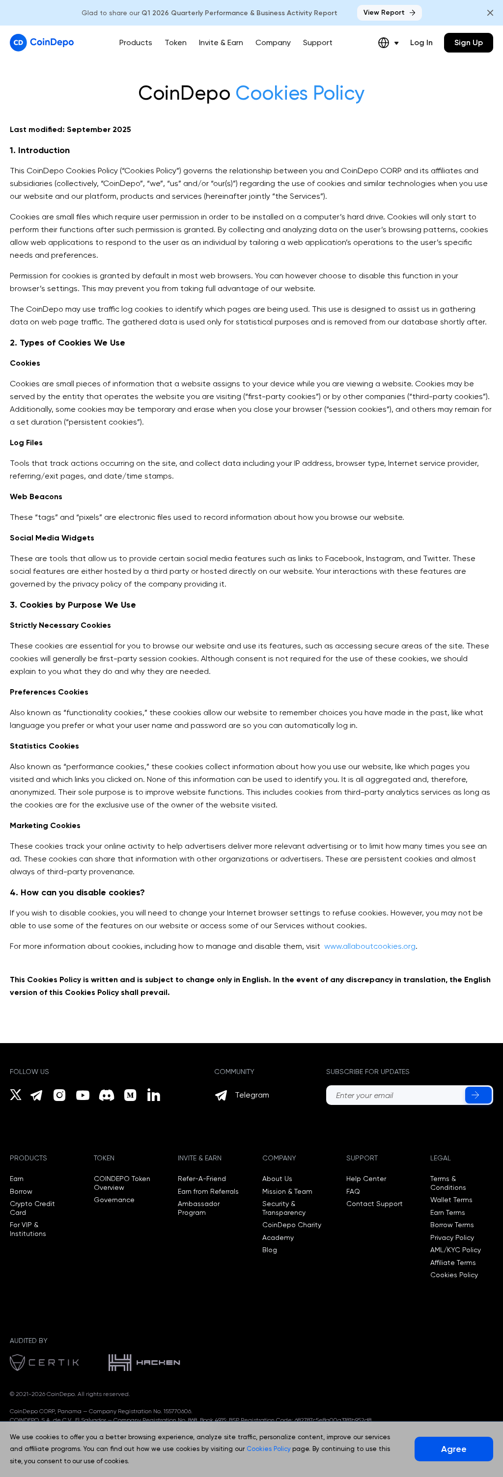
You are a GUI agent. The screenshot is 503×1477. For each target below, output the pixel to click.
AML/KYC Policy (455, 1250)
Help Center (366, 1178)
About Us (277, 1178)
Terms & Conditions (448, 1183)
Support (318, 42)
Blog (269, 1250)
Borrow (21, 1191)
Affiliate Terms (453, 1262)
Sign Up (468, 42)
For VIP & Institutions (28, 1229)
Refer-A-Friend (202, 1178)
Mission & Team (287, 1191)
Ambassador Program (199, 1208)
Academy (278, 1237)
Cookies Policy (454, 1275)
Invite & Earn (221, 42)
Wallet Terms (451, 1200)
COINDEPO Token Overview (122, 1183)
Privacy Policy (452, 1237)
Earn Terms (447, 1212)
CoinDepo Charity (291, 1225)
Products (135, 42)
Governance (114, 1200)
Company (273, 42)
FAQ (353, 1191)
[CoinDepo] (42, 42)
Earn (17, 1178)
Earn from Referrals (208, 1191)
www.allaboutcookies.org (370, 946)
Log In (421, 42)
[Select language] (388, 43)
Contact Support (374, 1204)
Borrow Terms (452, 1225)
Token (176, 42)
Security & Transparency (284, 1208)
